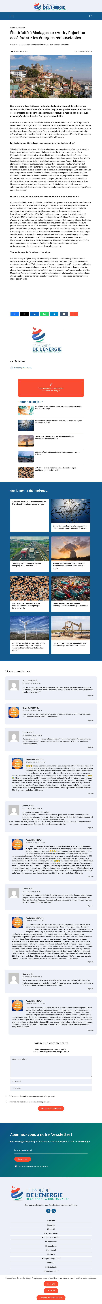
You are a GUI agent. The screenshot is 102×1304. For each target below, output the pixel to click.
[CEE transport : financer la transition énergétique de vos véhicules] (29, 548)
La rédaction (22, 51)
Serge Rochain (29, 681)
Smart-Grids (51, 1263)
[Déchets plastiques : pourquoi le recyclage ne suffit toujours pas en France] (70, 588)
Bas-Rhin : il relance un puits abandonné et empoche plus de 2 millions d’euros (70, 644)
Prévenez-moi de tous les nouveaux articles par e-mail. (29, 1102)
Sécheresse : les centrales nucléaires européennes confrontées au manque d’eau (54, 437)
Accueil (13, 28)
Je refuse (51, 1291)
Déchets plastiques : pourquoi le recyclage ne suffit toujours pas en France (70, 604)
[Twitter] (53, 1211)
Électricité (44, 44)
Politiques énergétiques (51, 1258)
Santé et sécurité (51, 1267)
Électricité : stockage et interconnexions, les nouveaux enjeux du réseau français (58, 421)
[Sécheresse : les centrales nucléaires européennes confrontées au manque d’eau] (70, 548)
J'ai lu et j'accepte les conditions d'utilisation (32, 1166)
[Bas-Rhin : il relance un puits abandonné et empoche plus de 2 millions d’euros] (70, 628)
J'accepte (51, 1284)
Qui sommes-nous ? (51, 1271)
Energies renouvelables (59, 44)
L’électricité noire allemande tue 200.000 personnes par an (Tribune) (57, 453)
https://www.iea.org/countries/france (50, 819)
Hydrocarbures (51, 1246)
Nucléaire (51, 1254)
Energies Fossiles (51, 1233)
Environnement (51, 1242)
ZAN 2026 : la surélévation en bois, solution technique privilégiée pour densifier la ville (55, 469)
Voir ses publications (22, 368)
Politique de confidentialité (51, 1298)
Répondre (91, 696)
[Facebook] (48, 1211)
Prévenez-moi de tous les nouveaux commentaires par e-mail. (32, 1096)
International (51, 1250)
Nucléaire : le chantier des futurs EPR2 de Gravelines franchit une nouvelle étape (58, 407)
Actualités (21, 28)
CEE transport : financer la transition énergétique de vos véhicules (26, 565)
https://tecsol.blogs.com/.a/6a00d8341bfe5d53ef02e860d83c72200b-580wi (49, 958)
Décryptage (51, 1225)
